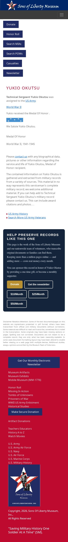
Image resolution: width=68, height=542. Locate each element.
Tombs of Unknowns (20, 395)
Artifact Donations (19, 421)
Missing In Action (18, 391)
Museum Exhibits (18, 376)
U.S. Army (14, 443)
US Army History (18, 214)
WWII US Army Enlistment (23, 402)
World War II (13, 107)
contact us (21, 156)
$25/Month (38, 294)
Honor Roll (12, 34)
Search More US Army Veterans (27, 217)
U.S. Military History (20, 462)
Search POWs (14, 53)
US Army (30, 100)
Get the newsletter (38, 284)
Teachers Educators (20, 428)
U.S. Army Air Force (19, 447)
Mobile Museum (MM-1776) (24, 380)
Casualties (12, 63)
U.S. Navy (13, 451)
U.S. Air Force (16, 455)
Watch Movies (16, 436)
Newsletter (13, 73)
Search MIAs (13, 44)
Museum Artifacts (19, 372)
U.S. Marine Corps (19, 459)
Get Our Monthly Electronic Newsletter (34, 362)
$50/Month (17, 303)
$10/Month (17, 294)
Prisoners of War (18, 399)
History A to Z (16, 432)
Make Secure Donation (25, 412)
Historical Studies (18, 406)
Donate (10, 24)
